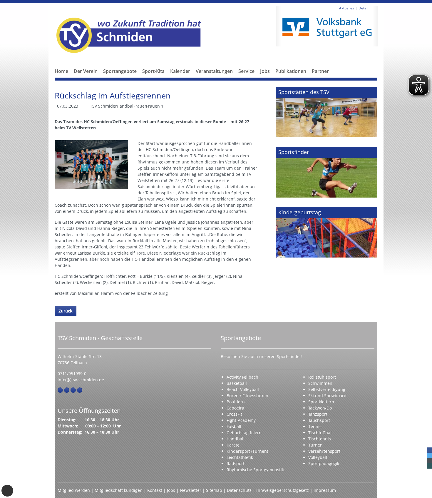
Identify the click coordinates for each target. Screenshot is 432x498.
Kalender (180, 71)
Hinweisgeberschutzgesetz (282, 490)
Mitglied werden (74, 490)
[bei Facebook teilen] (429, 450)
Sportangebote (120, 71)
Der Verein (86, 71)
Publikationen (290, 71)
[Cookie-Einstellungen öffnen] (7, 491)
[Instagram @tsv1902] (66, 390)
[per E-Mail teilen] (429, 460)
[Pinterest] (73, 390)
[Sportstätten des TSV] (326, 112)
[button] (85, 78)
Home (61, 71)
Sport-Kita (153, 71)
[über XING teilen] (429, 466)
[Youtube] (79, 390)
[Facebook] (60, 390)
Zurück (65, 311)
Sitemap (214, 490)
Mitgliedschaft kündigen (119, 490)
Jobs (265, 71)
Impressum (325, 490)
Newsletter (190, 490)
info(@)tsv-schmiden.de (81, 379)
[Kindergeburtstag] (326, 232)
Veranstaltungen (214, 71)
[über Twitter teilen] (429, 455)
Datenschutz (239, 490)
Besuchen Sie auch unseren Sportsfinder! (261, 356)
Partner (320, 71)
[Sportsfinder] (326, 172)
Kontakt (154, 490)
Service (246, 71)
